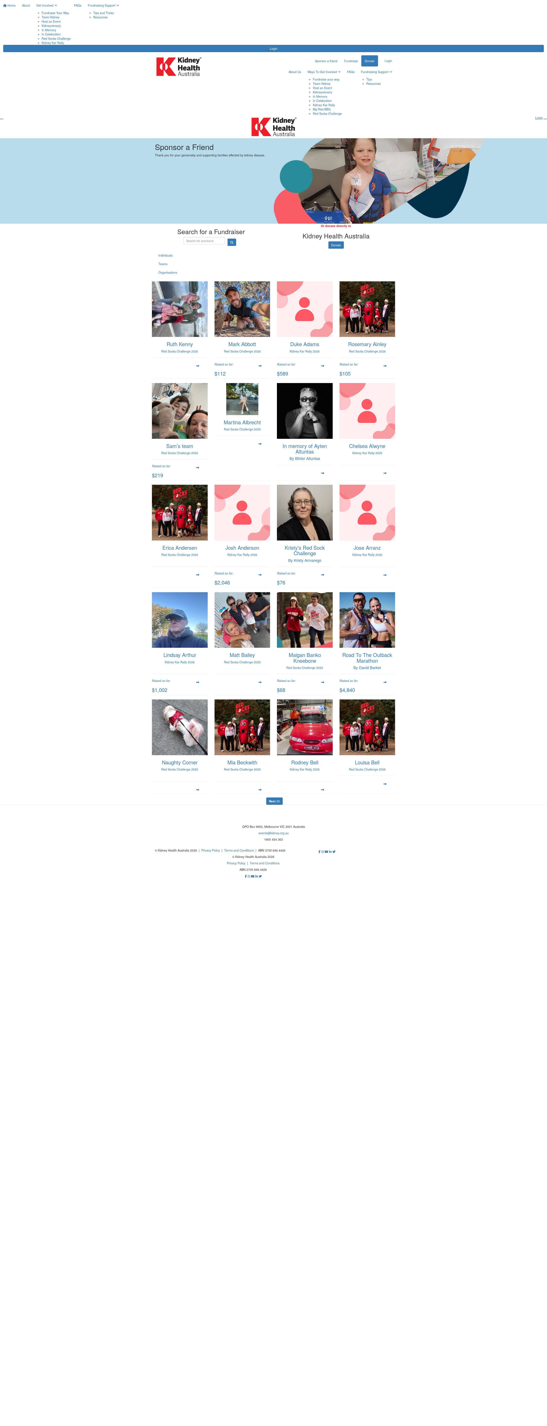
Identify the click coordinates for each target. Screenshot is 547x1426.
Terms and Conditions (239, 850)
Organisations (167, 272)
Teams (163, 264)
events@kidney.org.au (274, 833)
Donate (336, 245)
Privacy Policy (210, 850)
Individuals (165, 255)
